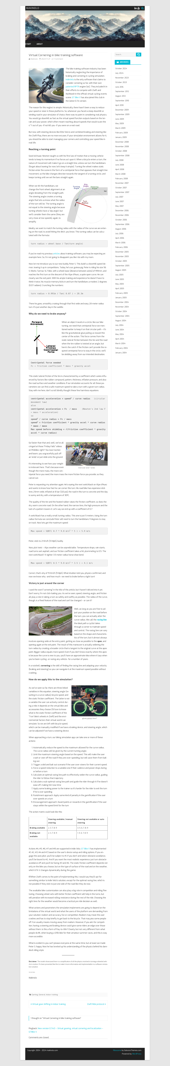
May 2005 (119, 284)
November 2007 (122, 183)
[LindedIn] (135, 8)
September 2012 (122, 91)
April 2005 (119, 288)
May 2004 (119, 334)
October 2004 (121, 311)
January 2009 (121, 137)
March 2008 (120, 174)
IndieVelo (70, 79)
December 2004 (122, 302)
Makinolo (34, 59)
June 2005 (119, 279)
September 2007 (122, 192)
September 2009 (122, 114)
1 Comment (58, 59)
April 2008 (119, 169)
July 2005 (119, 275)
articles (56, 253)
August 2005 (120, 270)
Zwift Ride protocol (96, 1004)
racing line (102, 619)
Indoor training (52, 994)
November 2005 (122, 256)
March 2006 (120, 243)
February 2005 (121, 293)
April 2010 (119, 105)
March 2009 (120, 128)
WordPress (136, 1054)
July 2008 (119, 160)
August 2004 (120, 320)
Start (28, 44)
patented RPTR (73, 86)
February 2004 (121, 348)
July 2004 (119, 325)
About (40, 44)
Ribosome (117, 1050)
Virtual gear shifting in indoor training (49, 1004)
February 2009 (121, 133)
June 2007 (119, 201)
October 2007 (121, 188)
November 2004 (122, 307)
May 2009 (119, 123)
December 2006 (122, 210)
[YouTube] (138, 8)
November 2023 (122, 78)
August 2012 (120, 96)
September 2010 (122, 100)
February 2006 (121, 247)
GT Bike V (76, 97)
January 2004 (121, 353)
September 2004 (122, 316)
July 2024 (119, 73)
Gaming (35, 994)
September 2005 (122, 266)
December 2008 (122, 142)
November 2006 (122, 215)
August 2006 (120, 229)
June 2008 (119, 165)
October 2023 (121, 82)
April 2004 (119, 339)
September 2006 (122, 224)
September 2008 (122, 155)
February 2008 (121, 178)
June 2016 (119, 87)
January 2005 (121, 297)
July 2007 (119, 197)
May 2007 (119, 206)
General (42, 994)
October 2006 (121, 220)
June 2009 (119, 119)
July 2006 (119, 233)
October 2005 (121, 261)
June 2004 (119, 330)
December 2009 (122, 110)
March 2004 (120, 343)
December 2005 (122, 252)
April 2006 (119, 238)
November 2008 (122, 146)
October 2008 (121, 151)
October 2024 (121, 68)
